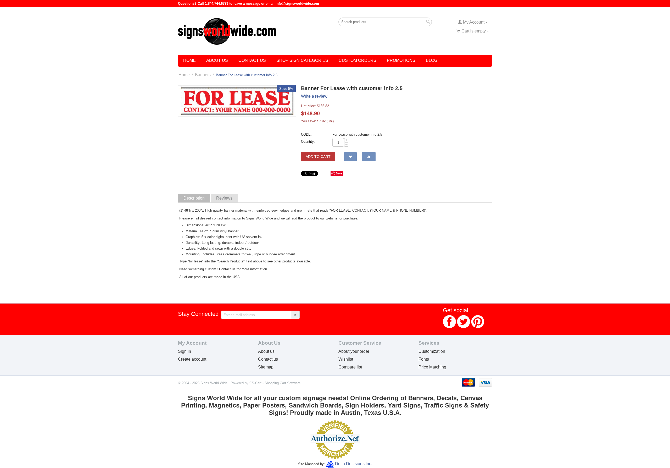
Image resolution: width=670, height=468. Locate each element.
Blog (431, 60)
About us (266, 351)
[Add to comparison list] (369, 156)
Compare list (350, 367)
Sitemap (265, 367)
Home (189, 60)
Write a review (314, 96)
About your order (353, 351)
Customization (431, 351)
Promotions (401, 60)
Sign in (184, 351)
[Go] (295, 315)
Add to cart (318, 157)
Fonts (423, 359)
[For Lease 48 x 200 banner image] (237, 101)
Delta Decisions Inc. (353, 463)
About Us (217, 60)
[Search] (428, 22)
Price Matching (432, 367)
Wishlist (345, 359)
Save (339, 173)
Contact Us (252, 60)
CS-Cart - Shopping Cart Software (274, 383)
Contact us (268, 359)
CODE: (306, 134)
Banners (203, 75)
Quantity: (308, 142)
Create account (192, 359)
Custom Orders (357, 60)
